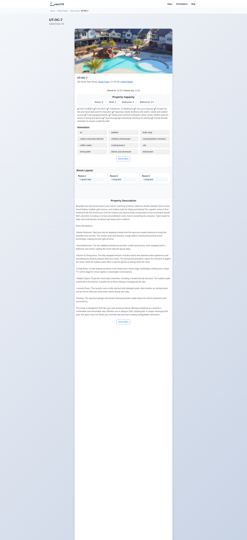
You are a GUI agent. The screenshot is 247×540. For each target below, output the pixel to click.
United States (62, 11)
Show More (123, 159)
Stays (169, 4)
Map (193, 4)
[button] (124, 51)
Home (52, 11)
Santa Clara (75, 11)
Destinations (182, 4)
